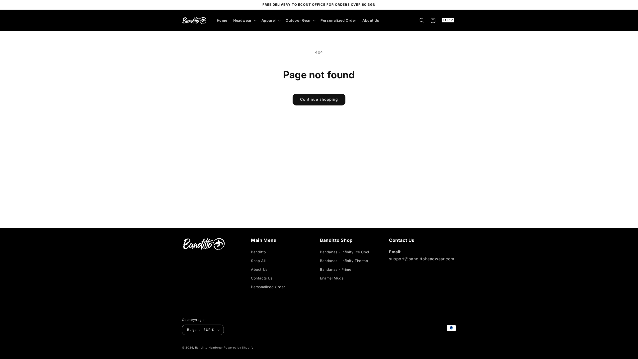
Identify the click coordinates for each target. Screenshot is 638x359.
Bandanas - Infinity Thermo (344, 260)
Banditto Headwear (209, 347)
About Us (259, 269)
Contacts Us (262, 278)
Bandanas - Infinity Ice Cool (344, 252)
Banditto (258, 252)
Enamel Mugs (332, 278)
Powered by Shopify (238, 347)
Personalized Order (268, 287)
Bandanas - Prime (335, 269)
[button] (244, 20)
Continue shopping (319, 99)
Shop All (258, 260)
